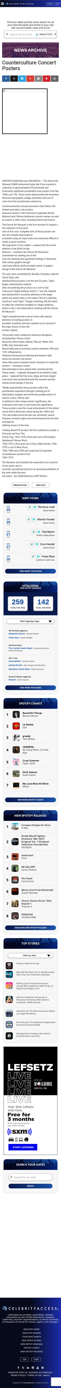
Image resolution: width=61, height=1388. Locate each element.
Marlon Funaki (46, 519)
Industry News (32, 1329)
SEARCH (30, 1186)
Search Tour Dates (30, 1164)
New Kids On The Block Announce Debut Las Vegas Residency (35, 1012)
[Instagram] (33, 1368)
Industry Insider (31, 1333)
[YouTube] (37, 1368)
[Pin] (46, 79)
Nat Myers (48, 531)
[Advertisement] (30, 154)
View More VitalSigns (30, 687)
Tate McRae (29, 739)
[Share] (6, 79)
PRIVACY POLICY (18, 1375)
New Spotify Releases (30, 815)
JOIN (24, 1360)
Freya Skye (48, 556)
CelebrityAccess (28, 1383)
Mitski (26, 786)
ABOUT (46, 1375)
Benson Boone (30, 715)
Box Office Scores (31, 1340)
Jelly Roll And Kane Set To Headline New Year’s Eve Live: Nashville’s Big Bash (35, 973)
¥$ (24, 749)
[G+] (30, 79)
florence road (46, 507)
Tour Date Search (31, 1336)
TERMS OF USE (35, 1375)
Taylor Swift (29, 763)
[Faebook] (18, 1368)
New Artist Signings (30, 588)
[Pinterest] (42, 1368)
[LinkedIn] (28, 1368)
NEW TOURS (30, 498)
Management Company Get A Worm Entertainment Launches (33, 1034)
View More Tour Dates (30, 571)
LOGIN (36, 1360)
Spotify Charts (30, 703)
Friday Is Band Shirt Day (27, 963)
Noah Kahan (29, 775)
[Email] (38, 79)
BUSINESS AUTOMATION (40, 1372)
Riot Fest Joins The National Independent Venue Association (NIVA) (35, 1023)
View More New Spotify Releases (30, 927)
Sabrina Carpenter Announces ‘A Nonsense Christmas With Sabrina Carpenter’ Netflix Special (32, 1000)
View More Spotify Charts (30, 799)
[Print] (54, 79)
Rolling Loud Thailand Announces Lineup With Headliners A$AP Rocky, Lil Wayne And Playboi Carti (34, 986)
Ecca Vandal (47, 544)
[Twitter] (23, 1368)
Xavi (25, 727)
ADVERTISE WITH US (17, 1372)
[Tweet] (14, 79)
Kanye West (32, 749)
